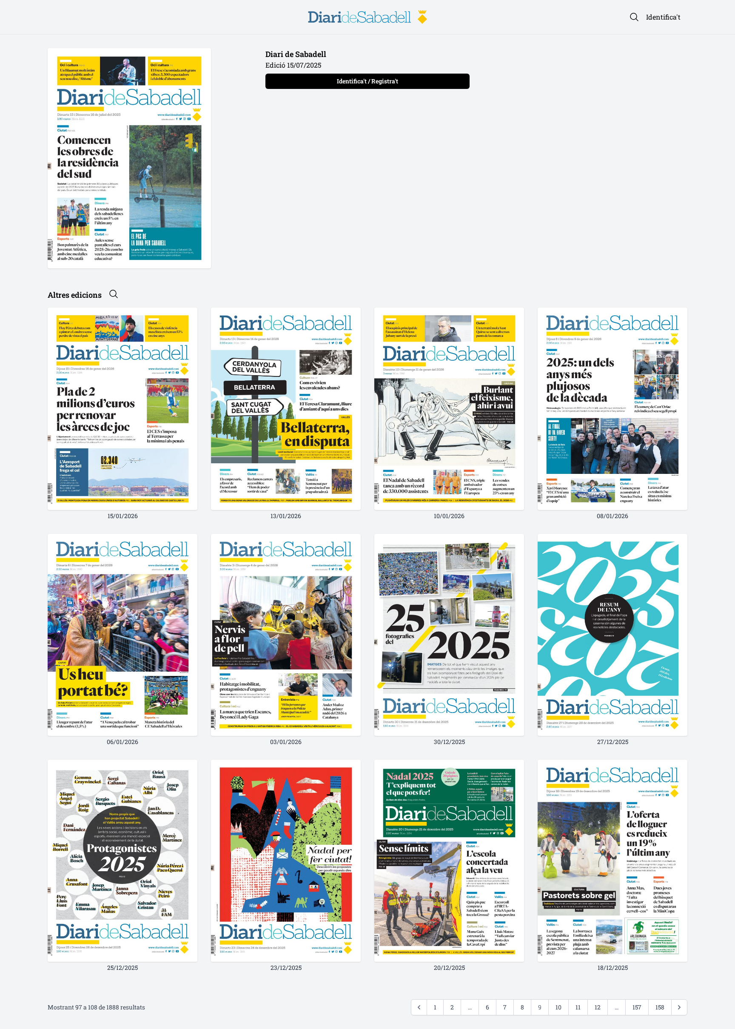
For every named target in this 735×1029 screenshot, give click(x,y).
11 (578, 1007)
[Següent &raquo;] (679, 1007)
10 (558, 1007)
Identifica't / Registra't (367, 81)
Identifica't (663, 16)
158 (659, 1007)
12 (598, 1007)
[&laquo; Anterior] (419, 1007)
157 (636, 1007)
